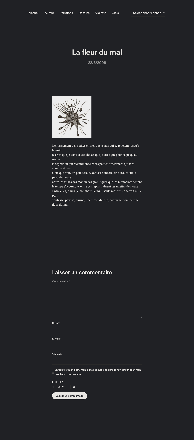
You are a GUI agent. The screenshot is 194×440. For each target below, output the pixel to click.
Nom (56, 323)
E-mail (56, 338)
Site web (57, 354)
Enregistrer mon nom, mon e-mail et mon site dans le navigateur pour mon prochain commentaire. (98, 372)
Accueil (34, 13)
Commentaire (61, 281)
